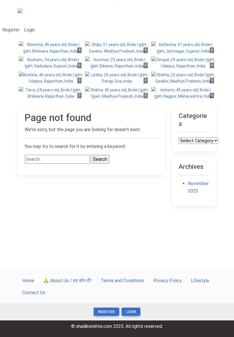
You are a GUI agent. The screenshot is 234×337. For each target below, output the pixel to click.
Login (29, 30)
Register (10, 30)
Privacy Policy (167, 280)
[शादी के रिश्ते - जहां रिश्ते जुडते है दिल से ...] (33, 13)
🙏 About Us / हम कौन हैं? (67, 280)
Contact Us (33, 292)
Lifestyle (200, 280)
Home (28, 280)
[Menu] (117, 2)
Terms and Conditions (122, 280)
